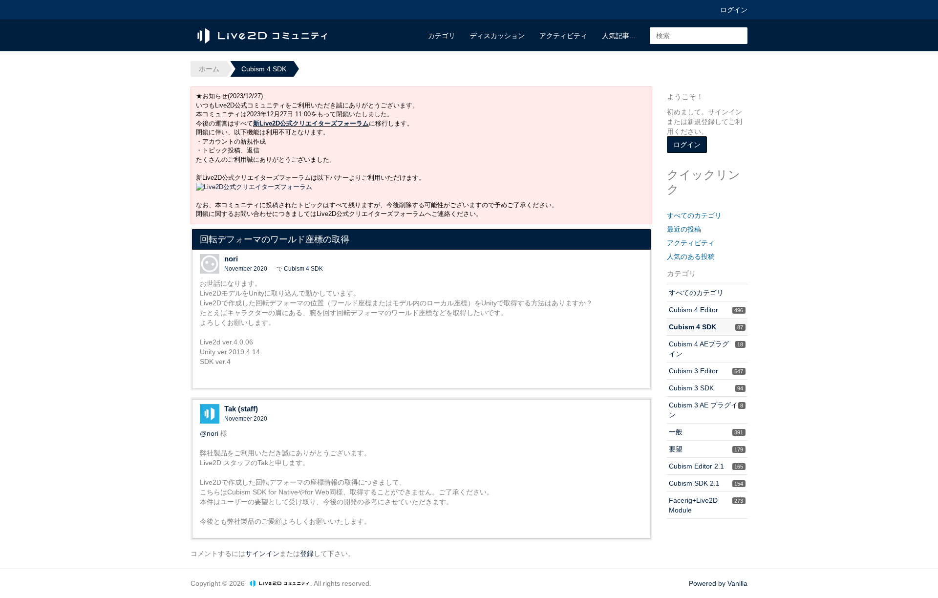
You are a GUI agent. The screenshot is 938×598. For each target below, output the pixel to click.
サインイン (262, 553)
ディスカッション (497, 36)
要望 (706, 449)
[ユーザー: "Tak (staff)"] (209, 414)
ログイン (733, 10)
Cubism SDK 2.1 (706, 483)
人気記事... (618, 36)
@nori (209, 433)
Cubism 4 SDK (303, 268)
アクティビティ (563, 36)
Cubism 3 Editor (706, 371)
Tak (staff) (241, 409)
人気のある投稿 (691, 256)
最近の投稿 (684, 229)
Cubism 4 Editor (706, 310)
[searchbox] (698, 35)
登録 (307, 553)
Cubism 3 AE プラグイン (706, 410)
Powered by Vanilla (718, 583)
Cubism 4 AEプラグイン (706, 349)
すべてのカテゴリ (694, 215)
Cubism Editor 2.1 (706, 466)
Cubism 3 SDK (706, 388)
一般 (706, 432)
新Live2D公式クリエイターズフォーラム (311, 123)
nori (231, 259)
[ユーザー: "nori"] (209, 264)
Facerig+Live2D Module (706, 505)
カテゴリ (441, 36)
